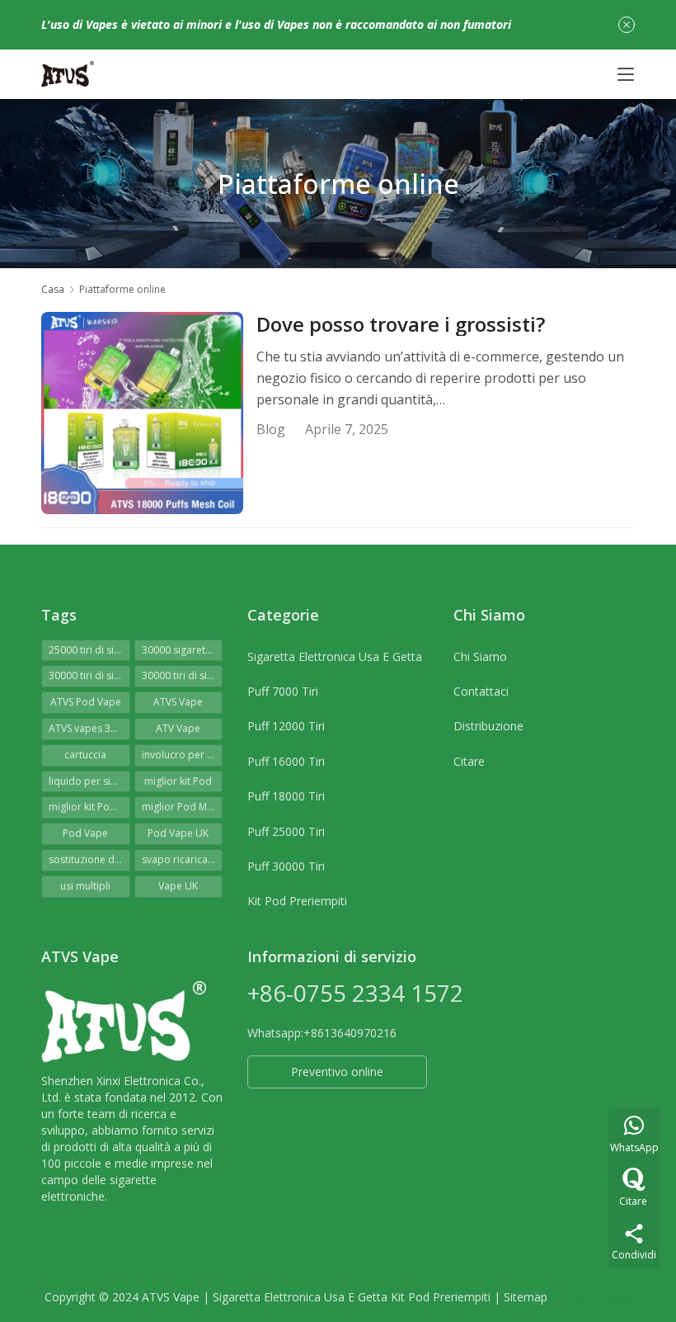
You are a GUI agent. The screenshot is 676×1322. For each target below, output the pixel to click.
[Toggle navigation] (625, 74)
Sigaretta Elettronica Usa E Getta (334, 656)
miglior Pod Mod (181, 807)
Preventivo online (337, 1071)
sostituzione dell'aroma (89, 859)
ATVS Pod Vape (85, 702)
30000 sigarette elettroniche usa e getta (182, 650)
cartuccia (85, 755)
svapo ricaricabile (182, 859)
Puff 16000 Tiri (286, 761)
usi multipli (85, 886)
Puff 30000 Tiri (286, 866)
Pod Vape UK (178, 833)
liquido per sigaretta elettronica (89, 781)
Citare (469, 761)
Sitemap (525, 1297)
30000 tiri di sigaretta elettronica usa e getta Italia (182, 675)
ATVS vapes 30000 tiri (89, 728)
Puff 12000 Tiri (286, 726)
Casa (52, 289)
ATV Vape (178, 728)
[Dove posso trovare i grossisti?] (142, 413)
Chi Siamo (480, 656)
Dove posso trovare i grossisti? (400, 324)
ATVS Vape (178, 702)
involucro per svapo (182, 755)
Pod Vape (85, 833)
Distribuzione (488, 726)
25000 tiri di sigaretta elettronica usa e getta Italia (89, 650)
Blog (270, 429)
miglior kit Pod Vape (89, 807)
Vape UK (178, 886)
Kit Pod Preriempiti (297, 901)
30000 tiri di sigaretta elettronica (89, 675)
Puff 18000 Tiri (286, 796)
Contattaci (481, 691)
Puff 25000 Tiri (286, 831)
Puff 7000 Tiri (282, 691)
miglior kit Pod (178, 781)
